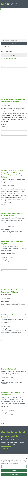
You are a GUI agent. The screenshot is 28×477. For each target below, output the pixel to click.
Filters (13, 55)
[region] (14, 466)
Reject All (14, 470)
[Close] (26, 458)
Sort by (3, 58)
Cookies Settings (14, 466)
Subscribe (6, 448)
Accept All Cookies (14, 474)
